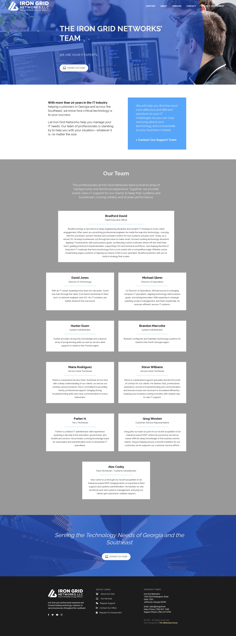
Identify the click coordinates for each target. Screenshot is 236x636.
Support (151, 6)
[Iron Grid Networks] (29, 6)
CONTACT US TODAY (76, 68)
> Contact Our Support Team (156, 140)
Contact (191, 6)
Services (177, 6)
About (163, 6)
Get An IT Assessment (212, 6)
